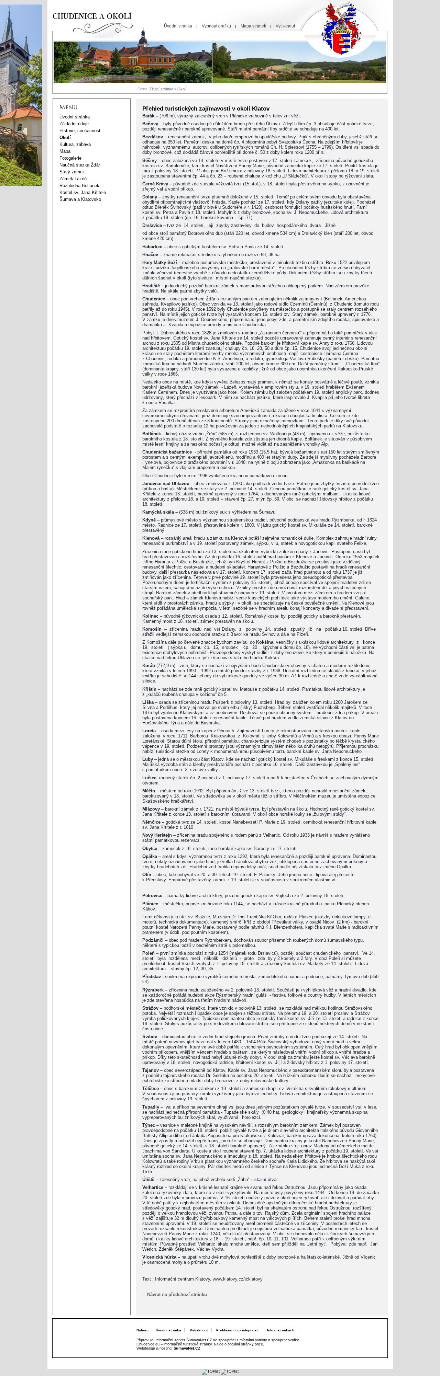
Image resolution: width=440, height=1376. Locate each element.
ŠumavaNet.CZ (187, 1348)
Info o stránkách (280, 1330)
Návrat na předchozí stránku (177, 1294)
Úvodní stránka (168, 1330)
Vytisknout (199, 1330)
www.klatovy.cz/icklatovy (238, 1279)
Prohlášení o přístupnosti (237, 1330)
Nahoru (142, 1330)
